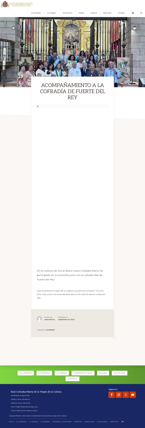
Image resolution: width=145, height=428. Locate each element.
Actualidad (50, 330)
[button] (141, 12)
